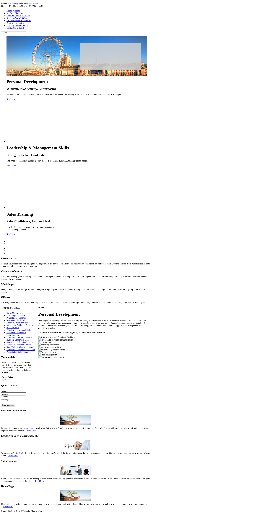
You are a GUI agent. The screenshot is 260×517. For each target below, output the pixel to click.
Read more (11, 99)
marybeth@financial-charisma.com (23, 3)
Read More (13, 455)
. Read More (30, 431)
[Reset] (28, 33)
